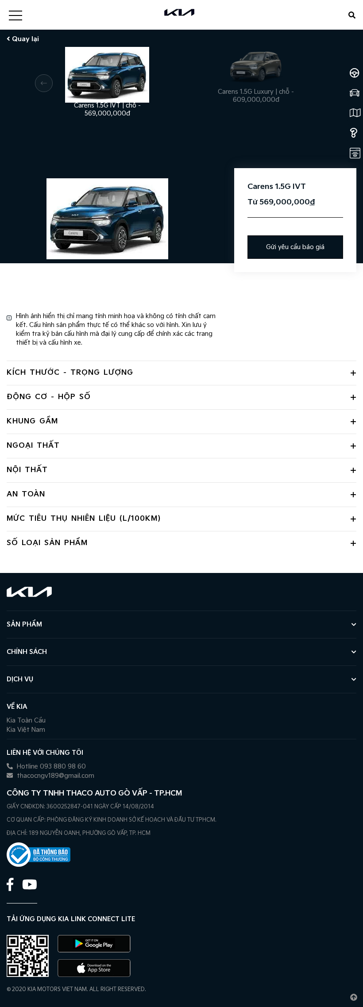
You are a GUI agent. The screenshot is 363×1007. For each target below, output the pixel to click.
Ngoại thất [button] (33, 446)
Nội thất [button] (27, 470)
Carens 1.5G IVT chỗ (107, 106)
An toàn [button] (26, 494)
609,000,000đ (256, 100)
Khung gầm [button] (32, 421)
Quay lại (24, 39)
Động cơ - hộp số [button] (49, 397)
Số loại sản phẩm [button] (47, 543)
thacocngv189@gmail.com (54, 776)
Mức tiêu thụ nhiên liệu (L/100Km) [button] (84, 519)
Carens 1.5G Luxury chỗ (256, 92)
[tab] (181, 373)
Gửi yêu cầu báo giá (295, 247)
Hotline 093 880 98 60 (50, 766)
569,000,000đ (107, 113)
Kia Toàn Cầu (26, 720)
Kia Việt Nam (26, 730)
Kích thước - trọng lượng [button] (70, 373)
